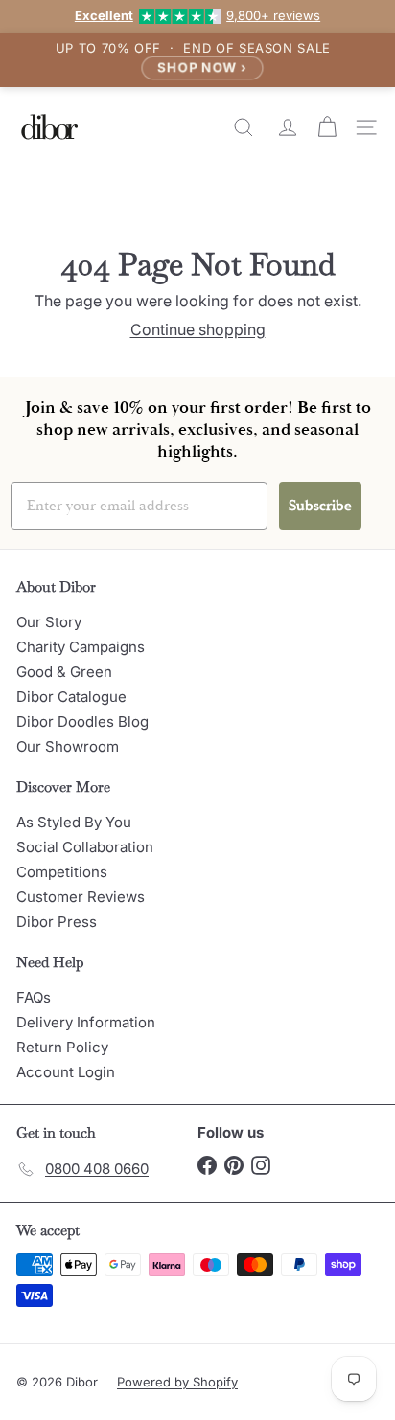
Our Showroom (67, 746)
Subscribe (320, 505)
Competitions (61, 872)
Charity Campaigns (80, 647)
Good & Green (64, 672)
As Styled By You (73, 822)
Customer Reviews (80, 897)
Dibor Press (56, 922)
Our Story (48, 622)
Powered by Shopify (177, 1381)
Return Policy (62, 1047)
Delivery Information (85, 1022)
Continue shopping (198, 329)
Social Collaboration (84, 847)
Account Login (65, 1072)
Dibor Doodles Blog (82, 721)
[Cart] (329, 127)
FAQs (33, 997)
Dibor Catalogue (71, 696)
